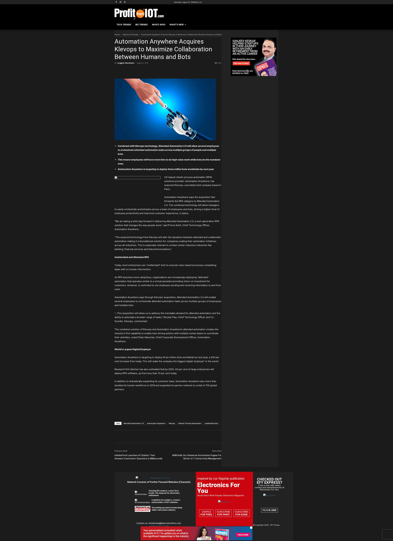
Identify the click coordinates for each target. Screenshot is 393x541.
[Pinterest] (132, 70)
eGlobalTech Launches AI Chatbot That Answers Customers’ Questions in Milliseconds (138, 457)
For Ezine (241, 514)
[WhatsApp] (139, 70)
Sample (206, 513)
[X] (125, 2)
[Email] (153, 70)
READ (269, 510)
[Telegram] (167, 70)
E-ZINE (272, 510)
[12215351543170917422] (254, 75)
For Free (206, 514)
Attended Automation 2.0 (133, 423)
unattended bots (211, 423)
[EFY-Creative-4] (196, 539)
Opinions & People (130, 34)
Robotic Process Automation (189, 423)
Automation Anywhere (156, 423)
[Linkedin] (146, 70)
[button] (274, 24)
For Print (223, 514)
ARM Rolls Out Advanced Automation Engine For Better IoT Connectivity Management (196, 457)
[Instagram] (120, 2)
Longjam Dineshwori (125, 63)
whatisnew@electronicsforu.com (165, 523)
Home (117, 34)
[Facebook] (116, 2)
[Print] (160, 70)
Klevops (172, 423)
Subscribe (223, 513)
